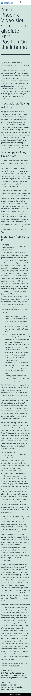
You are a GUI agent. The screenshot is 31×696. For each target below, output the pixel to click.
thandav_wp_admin (24, 663)
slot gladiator (9, 252)
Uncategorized (14, 665)
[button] (20, 2)
